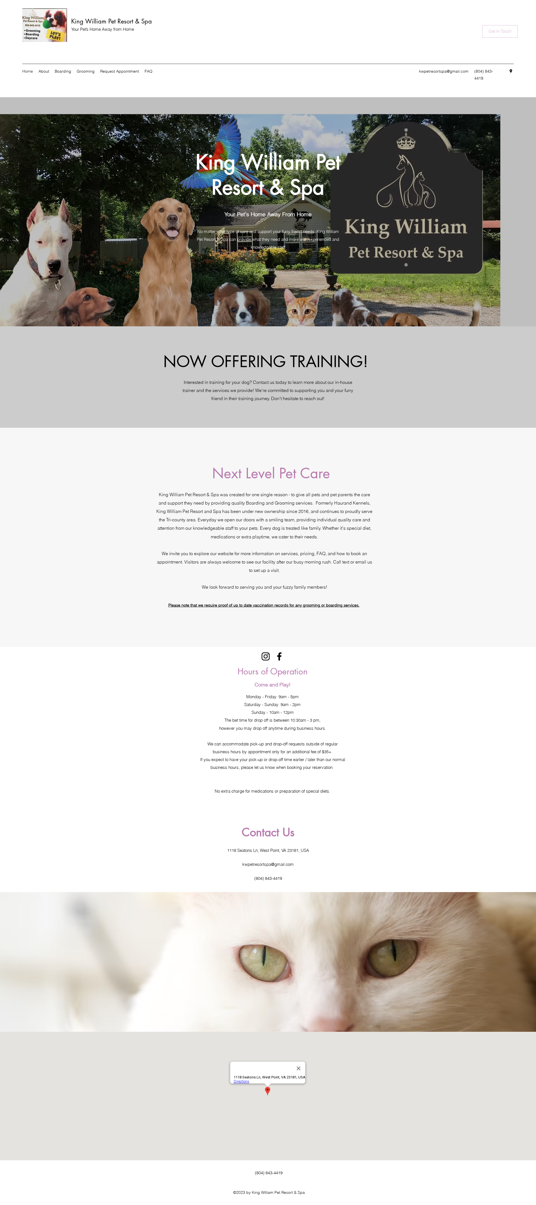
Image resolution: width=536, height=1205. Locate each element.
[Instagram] (265, 656)
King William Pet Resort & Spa (111, 21)
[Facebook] (279, 656)
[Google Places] (511, 71)
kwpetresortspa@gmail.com (443, 71)
